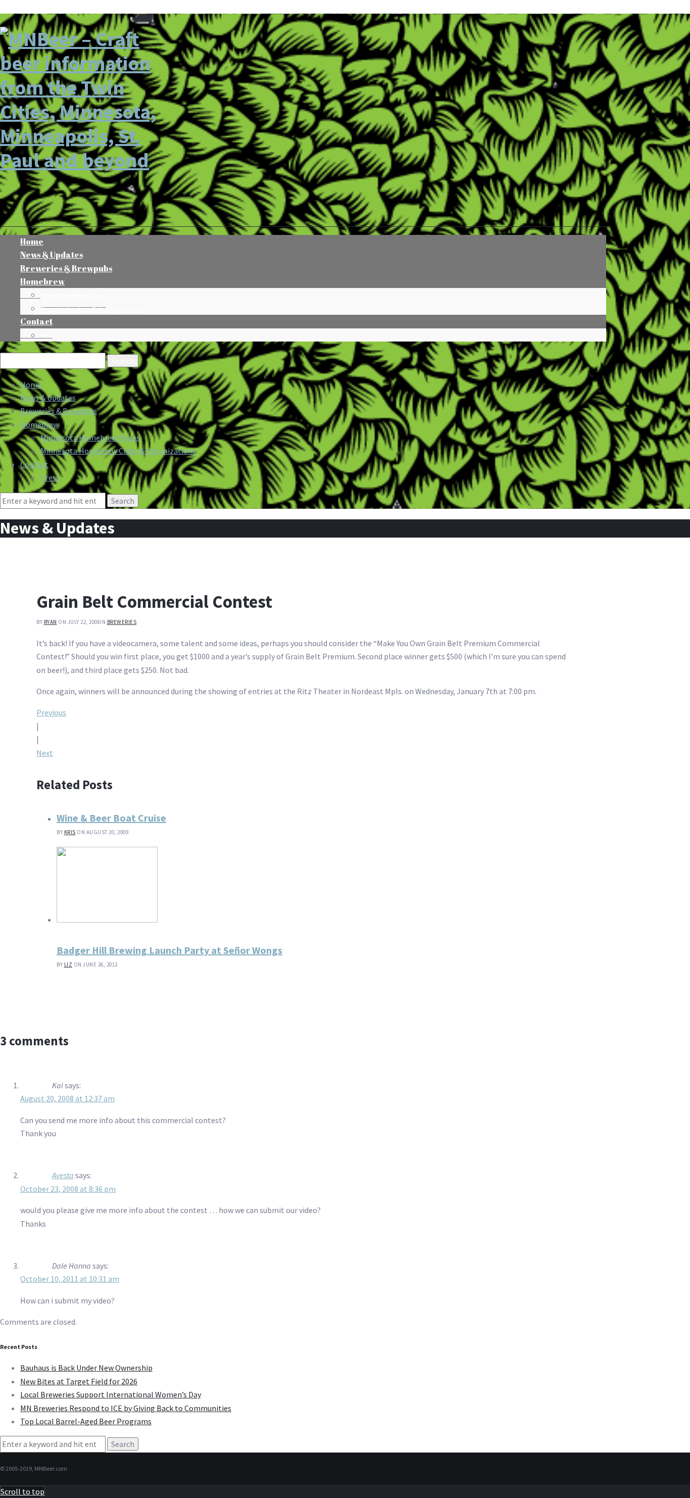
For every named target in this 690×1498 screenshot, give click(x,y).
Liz (68, 964)
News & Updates (48, 398)
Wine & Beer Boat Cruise (111, 817)
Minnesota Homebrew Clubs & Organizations (92, 309)
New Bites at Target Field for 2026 (78, 1381)
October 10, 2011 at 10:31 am (69, 1279)
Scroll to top (22, 1491)
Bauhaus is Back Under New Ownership (86, 1368)
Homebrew (42, 281)
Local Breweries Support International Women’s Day (110, 1394)
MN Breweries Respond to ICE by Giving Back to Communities (125, 1408)
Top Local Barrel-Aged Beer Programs (86, 1421)
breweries (122, 621)
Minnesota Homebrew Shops (73, 295)
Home (30, 384)
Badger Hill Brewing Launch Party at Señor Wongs (169, 950)
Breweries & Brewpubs (66, 268)
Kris (70, 832)
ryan (50, 621)
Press (46, 336)
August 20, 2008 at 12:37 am (67, 1098)
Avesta (63, 1175)
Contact (36, 321)
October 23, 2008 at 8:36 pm (68, 1189)
